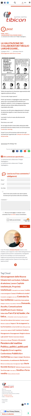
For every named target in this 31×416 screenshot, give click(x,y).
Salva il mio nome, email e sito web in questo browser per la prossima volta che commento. (15, 194)
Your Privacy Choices (12, 411)
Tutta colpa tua (13, 370)
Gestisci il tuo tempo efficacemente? (21, 316)
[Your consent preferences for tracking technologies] (28, 413)
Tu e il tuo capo (5, 370)
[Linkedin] (21, 151)
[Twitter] (13, 151)
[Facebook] (17, 151)
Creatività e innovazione (21, 300)
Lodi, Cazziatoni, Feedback (20, 330)
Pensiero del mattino (11, 343)
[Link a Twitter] (1, 2)
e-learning (9, 129)
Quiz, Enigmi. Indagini (16, 357)
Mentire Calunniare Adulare (16, 337)
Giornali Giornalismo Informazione (10, 320)
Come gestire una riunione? (18, 290)
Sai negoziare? (16, 363)
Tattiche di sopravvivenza (23, 367)
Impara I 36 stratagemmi (19, 323)
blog (6, 33)
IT (22, 2)
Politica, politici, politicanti (14, 346)
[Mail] (25, 151)
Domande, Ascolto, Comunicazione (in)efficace (15, 306)
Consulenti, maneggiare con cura (9, 297)
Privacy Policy (5, 399)
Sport (22, 363)
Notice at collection (8, 414)
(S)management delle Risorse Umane (11, 35)
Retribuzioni (24, 360)
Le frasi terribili (15, 327)
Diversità (19, 303)
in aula (2, 129)
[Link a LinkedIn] (7, 2)
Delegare (3, 303)
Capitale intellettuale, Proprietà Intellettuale (12, 286)
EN (25, 2)
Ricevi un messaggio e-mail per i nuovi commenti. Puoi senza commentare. (14, 213)
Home (2, 33)
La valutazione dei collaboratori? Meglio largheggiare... (12, 160)
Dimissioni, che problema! (10, 303)
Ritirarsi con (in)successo (7, 363)
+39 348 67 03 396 (9, 396)
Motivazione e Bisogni (6, 340)
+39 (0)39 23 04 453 (7, 395)
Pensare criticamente (19, 340)
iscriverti (13, 214)
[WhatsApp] (29, 151)
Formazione (10, 316)
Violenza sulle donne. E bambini (14, 373)
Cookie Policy (5, 401)
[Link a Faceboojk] (4, 2)
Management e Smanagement (10, 333)
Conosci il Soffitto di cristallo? (20, 293)
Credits (3, 402)
